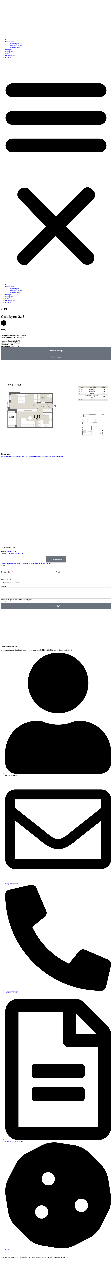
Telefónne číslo (6, 572)
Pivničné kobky (15, 48)
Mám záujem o (6, 579)
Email (58, 572)
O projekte (9, 52)
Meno (3, 565)
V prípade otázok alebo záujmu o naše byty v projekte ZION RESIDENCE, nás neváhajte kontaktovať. (32, 456)
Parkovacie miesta (16, 46)
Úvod (7, 40)
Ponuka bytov (10, 42)
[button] (56, 171)
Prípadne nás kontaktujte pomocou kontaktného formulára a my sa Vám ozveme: (26, 563)
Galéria (7, 54)
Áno (5, 602)
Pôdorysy (8, 50)
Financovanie (10, 56)
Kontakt (8, 58)
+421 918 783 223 (13, 551)
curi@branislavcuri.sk (15, 553)
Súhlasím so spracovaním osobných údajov (16, 599)
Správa (3, 586)
